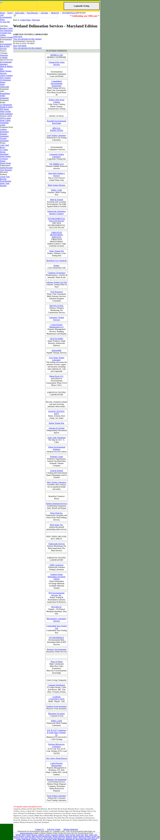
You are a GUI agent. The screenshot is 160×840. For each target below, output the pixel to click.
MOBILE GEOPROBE (56, 56)
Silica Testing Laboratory (56, 482)
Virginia (54, 839)
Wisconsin (87, 839)
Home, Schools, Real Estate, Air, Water (56, 414)
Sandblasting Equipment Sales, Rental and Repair (56, 505)
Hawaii (78, 835)
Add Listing (19, 13)
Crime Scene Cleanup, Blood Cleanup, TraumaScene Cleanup (57, 104)
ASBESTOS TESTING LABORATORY (56, 393)
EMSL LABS (56, 190)
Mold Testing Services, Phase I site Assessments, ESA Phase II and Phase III (56, 88)
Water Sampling (6, 114)
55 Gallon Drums (4, 151)
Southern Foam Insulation (56, 706)
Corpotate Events (56, 715)
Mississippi (69, 836)
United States (25, 20)
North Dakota (57, 838)
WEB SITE (17, 37)
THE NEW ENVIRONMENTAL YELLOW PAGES (56, 223)
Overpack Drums (4, 160)
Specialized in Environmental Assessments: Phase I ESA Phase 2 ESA (56, 380)
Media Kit (55, 13)
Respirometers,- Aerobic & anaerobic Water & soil (56, 275)
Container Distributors (56, 685)
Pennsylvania (82, 838)
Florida (67, 835)
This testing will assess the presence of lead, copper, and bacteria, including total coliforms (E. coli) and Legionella (56, 364)
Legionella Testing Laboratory (56, 155)
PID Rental (4, 109)
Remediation (5, 93)
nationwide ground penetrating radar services (56, 527)
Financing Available (4, 56)
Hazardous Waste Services (56, 650)
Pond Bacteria (5, 181)
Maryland (36, 20)
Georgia (72, 835)
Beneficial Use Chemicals (56, 260)
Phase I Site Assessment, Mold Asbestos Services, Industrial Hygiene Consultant (56, 296)
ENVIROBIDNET (56, 638)
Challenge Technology (57, 273)
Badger (56, 265)
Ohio (63, 838)
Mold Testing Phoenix (56, 185)
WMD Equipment (4, 97)
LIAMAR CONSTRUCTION (56, 698)
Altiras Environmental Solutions (56, 448)
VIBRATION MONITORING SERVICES (56, 235)
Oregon (75, 838)
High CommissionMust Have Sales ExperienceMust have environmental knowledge (56, 667)
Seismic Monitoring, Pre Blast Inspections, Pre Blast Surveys (56, 547)
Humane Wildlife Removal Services (56, 166)
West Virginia (80, 839)
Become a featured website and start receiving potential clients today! (56, 404)
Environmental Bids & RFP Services (6, 46)
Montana (81, 836)
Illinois (86, 835)
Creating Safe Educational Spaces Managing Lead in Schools (56, 474)
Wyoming (94, 839)
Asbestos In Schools (56, 428)
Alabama (18, 835)
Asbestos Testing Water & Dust (56, 284)
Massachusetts (47, 836)
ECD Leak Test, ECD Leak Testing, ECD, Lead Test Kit (56, 748)
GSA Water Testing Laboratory (56, 359)
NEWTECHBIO (56, 339)
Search (10, 13)
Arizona (28, 835)
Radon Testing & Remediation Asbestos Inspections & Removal (56, 597)
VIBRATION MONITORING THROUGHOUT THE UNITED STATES (56, 239)
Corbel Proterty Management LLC (56, 326)
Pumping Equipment (4, 135)
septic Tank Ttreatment (57, 438)
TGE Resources (56, 292)
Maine (33, 836)
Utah (44, 839)
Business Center (6, 28)
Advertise (44, 13)
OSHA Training (6, 75)
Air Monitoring (6, 105)
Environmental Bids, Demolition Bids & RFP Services (56, 641)
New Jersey (24, 838)
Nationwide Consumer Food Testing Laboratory (56, 798)
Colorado (47, 835)
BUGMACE (56, 607)
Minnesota (61, 836)
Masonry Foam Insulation (56, 707)
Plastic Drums (5, 163)
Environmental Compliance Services (56, 148)
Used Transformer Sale (57, 266)
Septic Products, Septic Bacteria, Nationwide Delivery (57, 342)
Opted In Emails (6, 37)
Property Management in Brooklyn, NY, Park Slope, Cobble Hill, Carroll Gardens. (56, 769)
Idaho (82, 835)
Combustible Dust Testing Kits (56, 629)
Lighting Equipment (4, 130)
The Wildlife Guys (56, 164)
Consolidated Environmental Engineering (56, 83)
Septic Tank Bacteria (4, 184)
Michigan (55, 836)
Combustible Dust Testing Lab (56, 627)
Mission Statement (71, 829)
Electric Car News (56, 116)
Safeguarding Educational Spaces (56, 430)
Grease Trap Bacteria (5, 178)
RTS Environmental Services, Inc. (56, 594)
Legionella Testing (81, 6)
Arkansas (34, 835)
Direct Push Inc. (56, 513)
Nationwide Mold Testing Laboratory (56, 723)
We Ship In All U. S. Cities (57, 440)
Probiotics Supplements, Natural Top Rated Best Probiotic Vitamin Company (56, 461)
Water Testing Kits (56, 251)
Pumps (2, 82)
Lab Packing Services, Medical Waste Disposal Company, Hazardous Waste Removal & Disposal (56, 785)
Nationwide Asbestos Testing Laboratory (56, 567)
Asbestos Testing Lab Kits (56, 282)
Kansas (15, 836)
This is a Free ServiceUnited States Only (56, 176)
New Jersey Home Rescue (56, 758)
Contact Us (39, 829)
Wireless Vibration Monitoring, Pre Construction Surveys (56, 309)
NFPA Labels (5, 118)
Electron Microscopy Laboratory (56, 745)
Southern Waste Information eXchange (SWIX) (56, 576)
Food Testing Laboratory (56, 796)
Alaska (24, 835)
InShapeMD (56, 350)
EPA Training (5, 78)
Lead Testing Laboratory (56, 135)
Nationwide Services (56, 544)
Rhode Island (91, 838)
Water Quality (5, 111)
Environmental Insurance (6, 63)
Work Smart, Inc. (56, 525)
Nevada (94, 836)
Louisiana (28, 836)
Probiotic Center (56, 457)
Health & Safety (6, 107)
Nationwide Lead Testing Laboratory (56, 137)
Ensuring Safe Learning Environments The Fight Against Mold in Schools (56, 203)
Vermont (49, 839)
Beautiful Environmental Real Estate (56, 122)
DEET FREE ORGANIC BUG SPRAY (56, 537)
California (41, 835)
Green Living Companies (56, 680)
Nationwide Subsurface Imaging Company (56, 212)
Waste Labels (5, 120)
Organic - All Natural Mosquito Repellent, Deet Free (56, 610)
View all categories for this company (27, 39)
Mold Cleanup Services (5, 72)
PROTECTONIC (57, 306)
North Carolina (48, 838)
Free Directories (6, 30)
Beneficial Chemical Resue (56, 497)
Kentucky (21, 836)
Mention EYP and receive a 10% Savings (56, 734)
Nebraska (88, 836)
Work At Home (56, 662)
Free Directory (32, 13)
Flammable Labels (4, 124)
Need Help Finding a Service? (56, 174)
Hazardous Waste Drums (5, 155)
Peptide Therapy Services (56, 351)
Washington (61, 839)
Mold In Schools (56, 200)
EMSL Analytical (56, 565)
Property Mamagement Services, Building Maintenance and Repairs (56, 329)
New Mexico (32, 838)
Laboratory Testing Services (56, 318)
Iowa (95, 835)
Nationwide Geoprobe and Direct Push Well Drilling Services (56, 516)
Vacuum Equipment (4, 139)
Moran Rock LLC (56, 376)
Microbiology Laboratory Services (56, 620)
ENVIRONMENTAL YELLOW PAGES (56, 220)
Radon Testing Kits (56, 423)
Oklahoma (69, 838)
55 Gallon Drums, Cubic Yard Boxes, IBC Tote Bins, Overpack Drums (56, 688)
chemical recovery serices (56, 449)
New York (40, 838)
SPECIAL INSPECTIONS (56, 129)
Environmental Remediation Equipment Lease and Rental (56, 74)
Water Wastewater (4, 85)
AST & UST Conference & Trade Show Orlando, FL (56, 732)
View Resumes (6, 170)
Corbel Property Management (56, 764)
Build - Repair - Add (56, 699)
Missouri (75, 836)
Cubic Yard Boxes (4, 146)
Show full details (19, 46)
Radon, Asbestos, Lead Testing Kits (56, 253)
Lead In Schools (56, 471)
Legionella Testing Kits (56, 156)
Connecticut (54, 835)
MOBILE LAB (56, 55)
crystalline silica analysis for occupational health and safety (56, 485)
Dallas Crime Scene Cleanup (56, 101)
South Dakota (26, 839)
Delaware (61, 835)
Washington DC (70, 839)
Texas (40, 839)
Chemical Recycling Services (56, 63)
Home (2, 13)
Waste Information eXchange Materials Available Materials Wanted (56, 581)
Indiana (91, 835)
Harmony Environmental (56, 649)
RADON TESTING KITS (56, 412)
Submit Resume (6, 168)
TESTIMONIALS (69, 13)
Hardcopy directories (26, 833)
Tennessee (34, 839)
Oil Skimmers (5, 80)
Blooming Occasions (56, 714)
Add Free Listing (53, 829)
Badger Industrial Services (56, 503)
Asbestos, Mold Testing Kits (56, 192)
